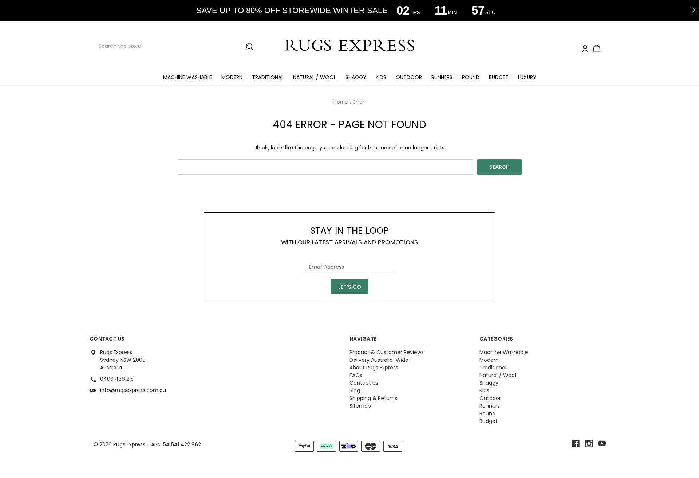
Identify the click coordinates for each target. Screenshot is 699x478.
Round (470, 77)
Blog (355, 390)
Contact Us (364, 382)
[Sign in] (584, 49)
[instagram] (589, 443)
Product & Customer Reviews (387, 352)
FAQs (356, 375)
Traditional (268, 77)
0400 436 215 (117, 378)
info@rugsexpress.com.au (133, 390)
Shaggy (355, 77)
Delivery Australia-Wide (379, 360)
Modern (231, 77)
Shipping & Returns (373, 398)
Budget (499, 77)
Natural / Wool (314, 77)
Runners (442, 77)
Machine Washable (187, 77)
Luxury (527, 77)
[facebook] (576, 443)
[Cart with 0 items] (596, 49)
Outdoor (409, 77)
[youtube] (602, 443)
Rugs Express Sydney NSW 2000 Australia (123, 360)
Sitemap (360, 405)
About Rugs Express (374, 367)
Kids (381, 77)
